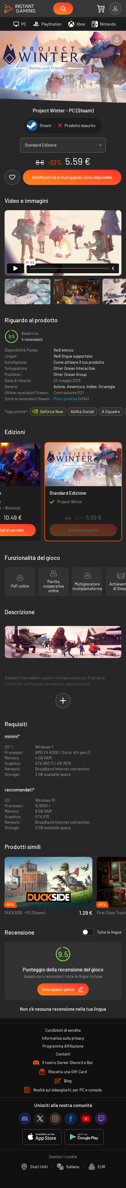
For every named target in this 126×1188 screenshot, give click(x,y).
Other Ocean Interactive (74, 368)
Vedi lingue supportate (73, 356)
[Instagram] (55, 1118)
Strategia (106, 386)
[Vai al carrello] (101, 8)
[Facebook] (71, 1118)
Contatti (63, 1054)
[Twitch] (101, 1118)
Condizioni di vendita (63, 1030)
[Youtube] (86, 1118)
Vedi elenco (63, 350)
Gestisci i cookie (63, 1156)
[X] (40, 1118)
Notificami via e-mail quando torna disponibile (72, 177)
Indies (92, 386)
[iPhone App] (41, 1137)
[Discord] (25, 1118)
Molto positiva (66, 398)
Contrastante (66, 392)
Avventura (76, 386)
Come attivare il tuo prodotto (79, 362)
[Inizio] (20, 9)
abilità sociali (82, 411)
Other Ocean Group (70, 374)
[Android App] (84, 1137)
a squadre (111, 411)
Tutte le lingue (109, 932)
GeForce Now (51, 411)
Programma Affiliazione (63, 1046)
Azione (59, 386)
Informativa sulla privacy (63, 1038)
